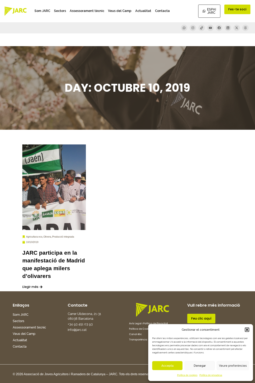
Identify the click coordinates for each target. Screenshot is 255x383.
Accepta (167, 365)
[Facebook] (219, 28)
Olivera (47, 236)
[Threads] (245, 28)
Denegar (200, 365)
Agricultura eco (34, 236)
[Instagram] (193, 28)
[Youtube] (210, 28)
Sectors (60, 11)
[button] (247, 330)
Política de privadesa (210, 375)
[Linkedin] (228, 28)
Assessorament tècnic (87, 11)
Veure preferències (233, 365)
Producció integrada (63, 236)
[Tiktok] (201, 28)
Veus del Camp (119, 11)
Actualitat (143, 11)
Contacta (162, 11)
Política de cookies (187, 375)
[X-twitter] (236, 28)
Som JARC (42, 11)
